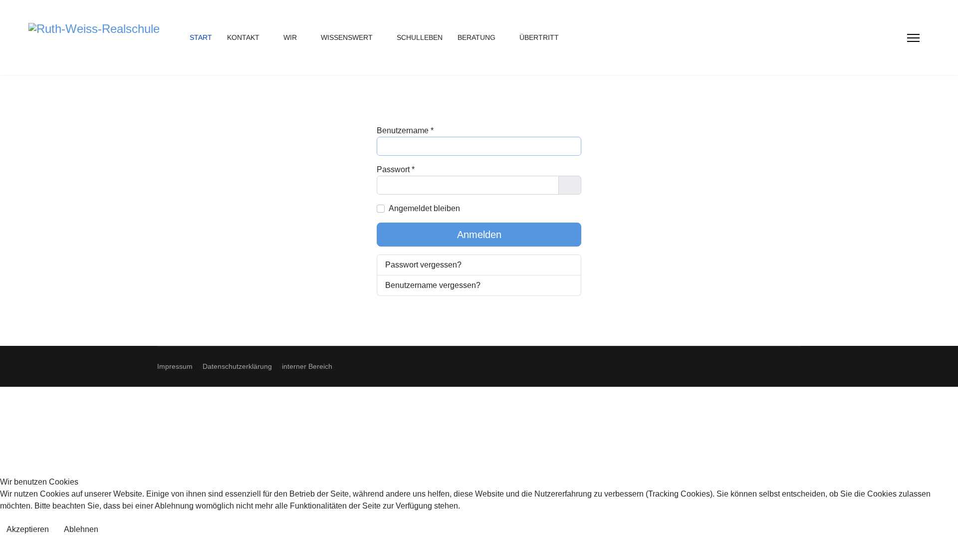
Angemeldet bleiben (424, 208)
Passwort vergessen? (423, 265)
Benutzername (405, 130)
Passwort (396, 169)
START (201, 37)
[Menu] (913, 37)
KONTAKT (243, 37)
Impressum (175, 366)
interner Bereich (307, 366)
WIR (290, 37)
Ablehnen (81, 529)
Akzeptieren (27, 529)
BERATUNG (476, 37)
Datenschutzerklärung (237, 366)
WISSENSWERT (347, 37)
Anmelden (479, 234)
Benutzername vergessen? (432, 285)
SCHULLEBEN (420, 37)
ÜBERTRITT (539, 37)
